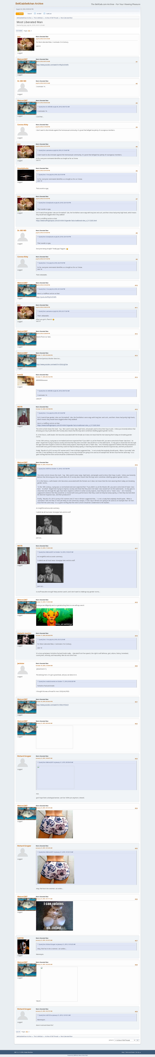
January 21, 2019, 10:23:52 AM (44, 964)
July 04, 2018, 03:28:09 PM (43, 333)
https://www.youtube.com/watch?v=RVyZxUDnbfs (52, 65)
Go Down (19, 31)
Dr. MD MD (21, 81)
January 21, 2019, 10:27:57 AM (44, 1011)
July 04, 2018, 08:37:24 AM (43, 61)
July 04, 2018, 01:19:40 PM (43, 127)
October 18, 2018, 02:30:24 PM (44, 701)
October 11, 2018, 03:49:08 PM (44, 355)
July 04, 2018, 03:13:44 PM (43, 198)
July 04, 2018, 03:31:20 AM (43, 38)
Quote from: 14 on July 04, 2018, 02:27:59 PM (52, 174)
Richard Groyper (24, 756)
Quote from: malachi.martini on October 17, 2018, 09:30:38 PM (57, 681)
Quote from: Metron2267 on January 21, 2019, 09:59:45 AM (56, 762)
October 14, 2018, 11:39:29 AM (44, 602)
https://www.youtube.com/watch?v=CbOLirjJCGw (52, 364)
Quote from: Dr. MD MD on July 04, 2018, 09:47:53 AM (54, 107)
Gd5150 (20, 938)
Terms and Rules (130, 1052)
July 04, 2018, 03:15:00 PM (43, 232)
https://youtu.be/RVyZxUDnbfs (46, 297)
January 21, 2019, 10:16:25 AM (44, 848)
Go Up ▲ (138, 1052)
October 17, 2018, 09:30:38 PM (44, 635)
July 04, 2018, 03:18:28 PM (43, 285)
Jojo (19, 36)
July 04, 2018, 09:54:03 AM (43, 102)
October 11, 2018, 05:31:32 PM (44, 377)
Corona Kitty (22, 124)
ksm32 (20, 375)
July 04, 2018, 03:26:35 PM (43, 307)
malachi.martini (24, 633)
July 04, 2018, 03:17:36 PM (43, 259)
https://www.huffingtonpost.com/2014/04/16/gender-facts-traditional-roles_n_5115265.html (66, 221)
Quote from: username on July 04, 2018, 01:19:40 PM (54, 150)
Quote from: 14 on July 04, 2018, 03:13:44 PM (52, 289)
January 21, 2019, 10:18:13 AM (44, 940)
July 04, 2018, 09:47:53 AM (43, 83)
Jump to (111, 1040)
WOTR (19, 407)
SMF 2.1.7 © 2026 (19, 1052)
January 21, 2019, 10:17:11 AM (44, 899)
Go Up (18, 1032)
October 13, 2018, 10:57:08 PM (44, 409)
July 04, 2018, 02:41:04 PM (43, 170)
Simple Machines (28, 1052)
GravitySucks (22, 168)
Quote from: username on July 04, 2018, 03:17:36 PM (54, 311)
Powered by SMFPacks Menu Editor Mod (77, 1055)
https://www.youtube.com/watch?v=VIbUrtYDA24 (52, 705)
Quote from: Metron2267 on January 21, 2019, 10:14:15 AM (56, 852)
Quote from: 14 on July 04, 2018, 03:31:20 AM (52, 639)
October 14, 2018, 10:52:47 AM (44, 464)
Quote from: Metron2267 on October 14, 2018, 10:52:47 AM (56, 552)
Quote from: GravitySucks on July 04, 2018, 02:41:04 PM (55, 203)
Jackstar (20, 663)
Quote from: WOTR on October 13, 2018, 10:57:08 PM (54, 469)
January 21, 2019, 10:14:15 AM (44, 808)
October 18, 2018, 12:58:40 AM (44, 665)
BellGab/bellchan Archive (29, 3)
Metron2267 (22, 59)
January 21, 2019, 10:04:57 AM (44, 758)
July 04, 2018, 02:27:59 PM (43, 146)
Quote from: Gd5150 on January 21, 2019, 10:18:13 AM (54, 1015)
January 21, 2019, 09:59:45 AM (44, 723)
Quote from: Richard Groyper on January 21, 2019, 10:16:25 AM (57, 944)
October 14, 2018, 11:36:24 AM (44, 548)
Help (123, 1052)
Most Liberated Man (42, 36)
